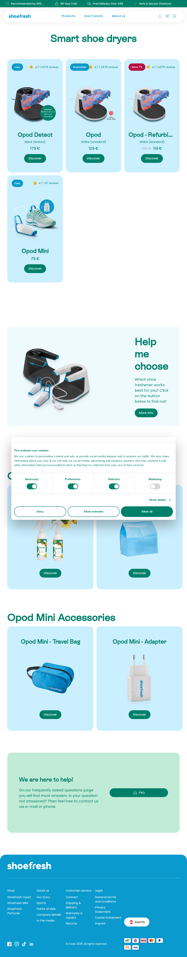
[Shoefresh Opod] (93, 101)
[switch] (73, 486)
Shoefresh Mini (17, 903)
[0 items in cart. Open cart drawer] (174, 16)
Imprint (100, 923)
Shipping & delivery (73, 905)
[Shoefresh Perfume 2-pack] (50, 536)
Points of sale (46, 909)
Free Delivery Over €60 (108, 3)
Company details (49, 915)
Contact (72, 897)
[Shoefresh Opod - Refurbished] (152, 101)
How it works (93, 16)
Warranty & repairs (74, 915)
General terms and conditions (105, 899)
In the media (45, 920)
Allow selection (94, 511)
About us (118, 16)
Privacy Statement (103, 909)
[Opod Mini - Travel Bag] (50, 678)
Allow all (146, 511)
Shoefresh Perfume (14, 911)
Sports (41, 903)
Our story (43, 897)
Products (68, 16)
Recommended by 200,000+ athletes (27, 3)
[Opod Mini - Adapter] (139, 678)
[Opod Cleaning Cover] (139, 536)
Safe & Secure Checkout (155, 3)
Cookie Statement (108, 918)
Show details (157, 499)
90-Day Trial (68, 3)
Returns (71, 923)
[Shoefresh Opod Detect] (35, 101)
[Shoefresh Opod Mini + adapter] (35, 217)
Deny (40, 511)
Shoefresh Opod (19, 897)
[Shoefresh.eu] (28, 16)
